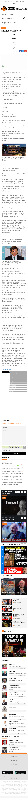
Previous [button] (22, 492)
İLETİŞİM (22, 1)
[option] (14, 505)
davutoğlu (13, 379)
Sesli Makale (14, 8)
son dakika (13, 389)
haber (12, 391)
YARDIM (14, 768)
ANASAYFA (6, 1)
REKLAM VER (14, 760)
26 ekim (12, 383)
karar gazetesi (13, 385)
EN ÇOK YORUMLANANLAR (9, 22)
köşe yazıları (13, 387)
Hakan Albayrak (14, 371)
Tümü (17, 491)
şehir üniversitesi (14, 381)
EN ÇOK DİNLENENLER (8, 18)
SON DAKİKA (14, 756)
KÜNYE (11, 1)
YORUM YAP (15, 453)
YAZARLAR (16, 1)
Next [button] (25, 492)
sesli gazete (13, 377)
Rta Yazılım (15, 778)
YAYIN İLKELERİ (14, 764)
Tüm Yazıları (21, 668)
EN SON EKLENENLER (8, 14)
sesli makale (13, 375)
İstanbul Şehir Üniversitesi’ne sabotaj (16, 374)
